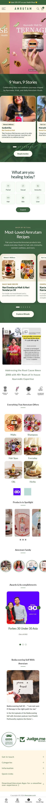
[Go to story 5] (24, 146)
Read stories (23, 154)
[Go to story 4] (22, 146)
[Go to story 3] (20, 146)
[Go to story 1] (15, 146)
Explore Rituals (23, 314)
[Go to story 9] (32, 146)
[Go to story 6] (26, 146)
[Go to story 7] (28, 146)
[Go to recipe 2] (21, 307)
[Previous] (7, 607)
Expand (23, 210)
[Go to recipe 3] (23, 307)
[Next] (7, 522)
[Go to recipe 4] (25, 307)
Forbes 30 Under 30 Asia (23, 628)
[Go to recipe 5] (27, 307)
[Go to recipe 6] (29, 307)
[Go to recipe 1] (18, 307)
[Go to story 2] (18, 146)
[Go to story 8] (30, 146)
